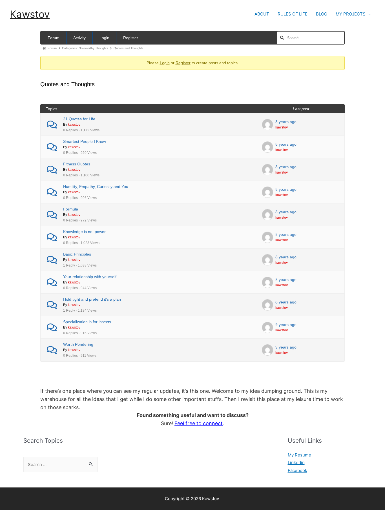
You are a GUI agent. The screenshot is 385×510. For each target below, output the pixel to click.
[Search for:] (60, 464)
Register (130, 38)
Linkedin (296, 462)
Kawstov (30, 14)
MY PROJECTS (351, 14)
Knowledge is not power (84, 231)
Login (104, 38)
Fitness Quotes (76, 164)
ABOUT (262, 14)
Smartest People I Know (84, 141)
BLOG (321, 14)
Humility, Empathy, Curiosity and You (95, 186)
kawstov (74, 124)
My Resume (299, 455)
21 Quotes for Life (79, 119)
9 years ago (286, 324)
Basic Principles (77, 254)
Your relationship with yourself (89, 276)
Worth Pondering (78, 344)
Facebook (297, 470)
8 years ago (286, 121)
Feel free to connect (198, 423)
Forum (53, 38)
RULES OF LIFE (292, 14)
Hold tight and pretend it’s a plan (92, 299)
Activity (79, 38)
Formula (70, 209)
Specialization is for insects (87, 322)
